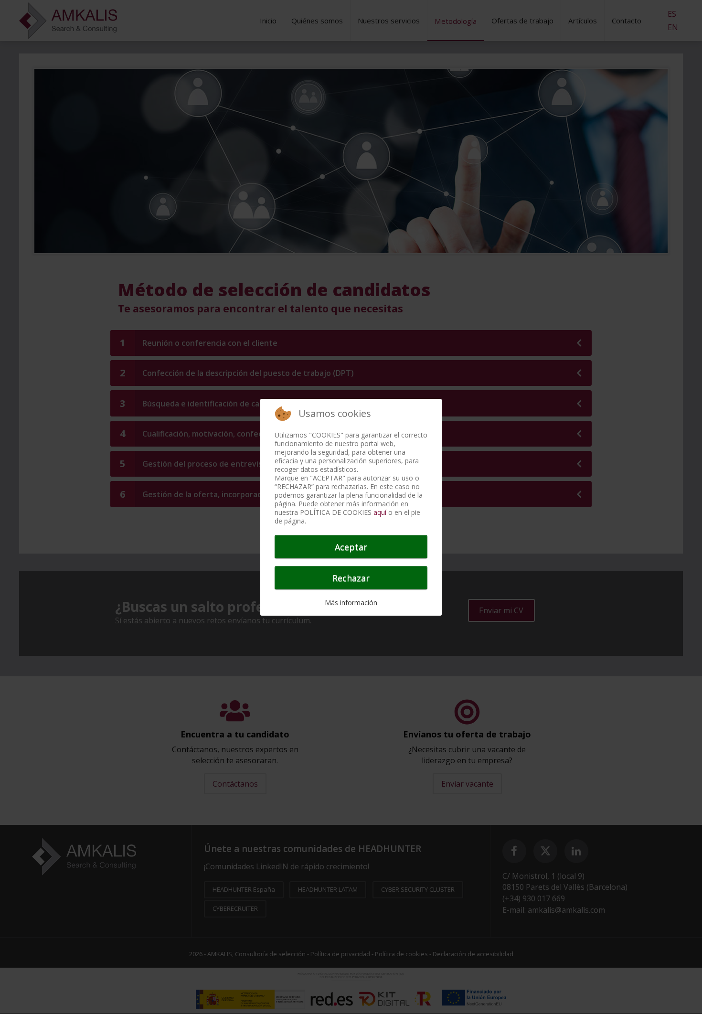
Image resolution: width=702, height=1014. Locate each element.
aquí (379, 512)
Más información (351, 602)
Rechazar (351, 578)
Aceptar (351, 547)
